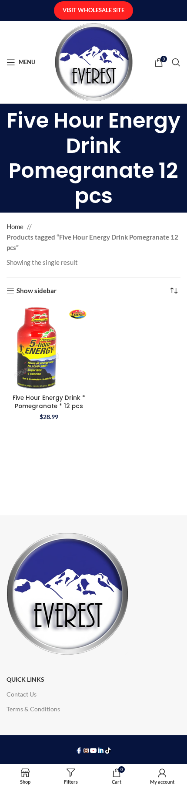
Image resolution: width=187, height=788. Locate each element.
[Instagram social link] (86, 750)
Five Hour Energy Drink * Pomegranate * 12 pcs (49, 402)
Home (15, 226)
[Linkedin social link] (100, 750)
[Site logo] (94, 61)
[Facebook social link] (79, 750)
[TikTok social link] (108, 750)
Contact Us (22, 694)
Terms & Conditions (33, 709)
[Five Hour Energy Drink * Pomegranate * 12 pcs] (49, 348)
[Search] (176, 62)
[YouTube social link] (93, 750)
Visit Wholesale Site (93, 10)
